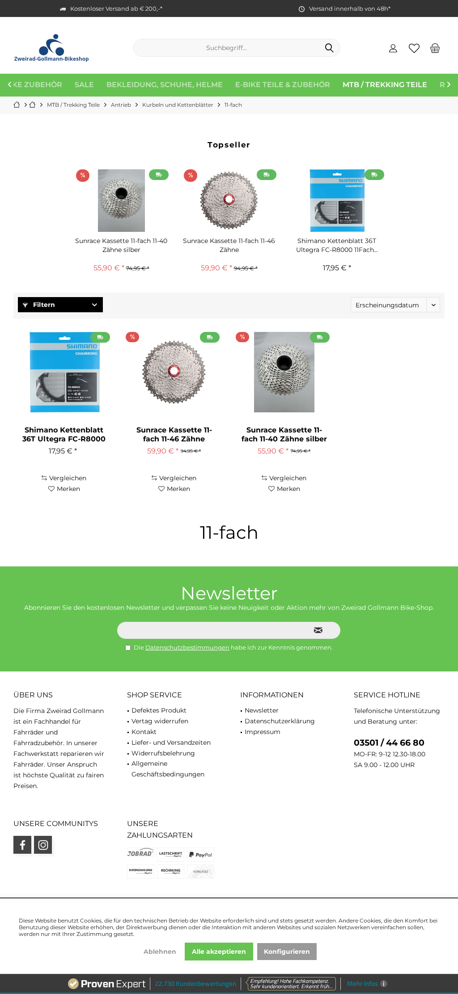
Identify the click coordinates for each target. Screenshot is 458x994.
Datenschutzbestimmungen (187, 647)
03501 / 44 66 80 (389, 743)
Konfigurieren (287, 952)
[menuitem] (435, 48)
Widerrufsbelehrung (163, 753)
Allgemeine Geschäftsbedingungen (167, 768)
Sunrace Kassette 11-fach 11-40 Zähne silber (121, 245)
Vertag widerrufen (159, 721)
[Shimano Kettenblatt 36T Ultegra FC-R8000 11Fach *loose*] (337, 200)
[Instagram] (43, 845)
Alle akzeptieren (219, 952)
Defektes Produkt (159, 710)
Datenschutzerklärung (280, 721)
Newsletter (262, 710)
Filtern (43, 305)
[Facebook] (22, 845)
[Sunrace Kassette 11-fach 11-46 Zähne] (229, 200)
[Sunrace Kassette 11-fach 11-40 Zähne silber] (121, 200)
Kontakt (144, 732)
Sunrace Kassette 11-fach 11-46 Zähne (229, 245)
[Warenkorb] (435, 48)
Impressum (262, 732)
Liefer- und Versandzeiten (171, 742)
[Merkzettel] (414, 48)
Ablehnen (160, 952)
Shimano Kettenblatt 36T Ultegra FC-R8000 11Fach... (337, 245)
